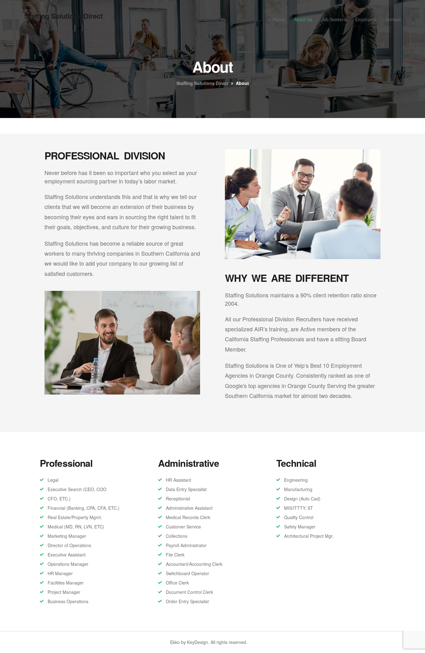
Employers (365, 19)
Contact (393, 19)
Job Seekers (333, 19)
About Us (303, 19)
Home (279, 19)
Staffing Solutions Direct (63, 16)
